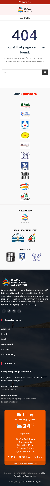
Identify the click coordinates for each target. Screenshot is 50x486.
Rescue (5, 349)
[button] (25, 18)
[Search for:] (25, 72)
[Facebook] (4, 311)
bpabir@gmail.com (9, 402)
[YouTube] (19, 311)
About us (5, 329)
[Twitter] (9, 311)
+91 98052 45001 (8, 389)
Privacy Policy (8, 354)
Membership (7, 344)
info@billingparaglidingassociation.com (18, 398)
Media (4, 339)
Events (4, 334)
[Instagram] (14, 311)
